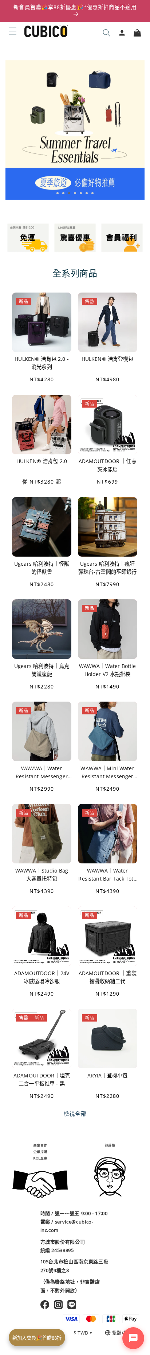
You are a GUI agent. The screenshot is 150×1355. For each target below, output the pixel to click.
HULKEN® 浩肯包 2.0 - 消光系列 (41, 363)
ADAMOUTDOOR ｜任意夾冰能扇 (108, 465)
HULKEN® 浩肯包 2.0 (41, 461)
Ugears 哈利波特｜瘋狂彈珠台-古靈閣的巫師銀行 (107, 567)
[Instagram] (58, 1304)
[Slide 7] (92, 193)
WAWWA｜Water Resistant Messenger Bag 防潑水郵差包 (42, 772)
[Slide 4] (75, 193)
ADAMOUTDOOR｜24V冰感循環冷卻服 (41, 976)
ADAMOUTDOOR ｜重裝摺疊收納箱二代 (108, 976)
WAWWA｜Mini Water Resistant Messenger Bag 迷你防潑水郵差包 (107, 772)
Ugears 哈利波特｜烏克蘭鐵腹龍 (41, 670)
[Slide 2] (63, 193)
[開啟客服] (133, 1338)
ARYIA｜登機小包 (107, 1075)
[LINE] (71, 1304)
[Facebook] (45, 1304)
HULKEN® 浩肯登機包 (108, 359)
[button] (12, 31)
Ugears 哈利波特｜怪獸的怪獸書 (41, 567)
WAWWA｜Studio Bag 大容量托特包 (41, 874)
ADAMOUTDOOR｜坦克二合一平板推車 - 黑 (41, 1079)
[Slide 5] (81, 193)
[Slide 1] (57, 193)
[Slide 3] (69, 193)
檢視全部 (75, 1114)
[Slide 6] (87, 193)
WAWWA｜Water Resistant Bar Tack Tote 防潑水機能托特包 (107, 875)
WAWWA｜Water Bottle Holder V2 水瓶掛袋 (107, 670)
